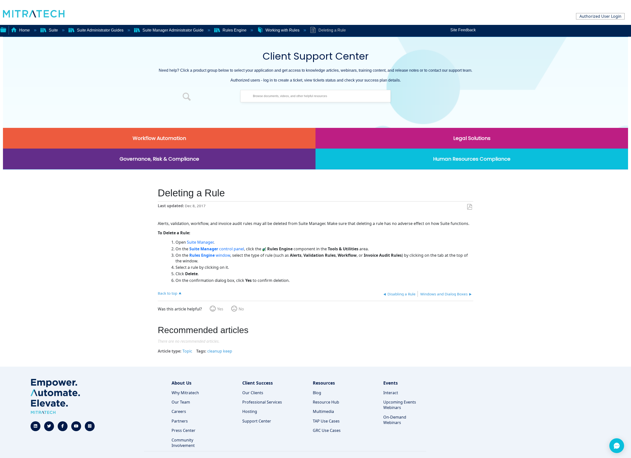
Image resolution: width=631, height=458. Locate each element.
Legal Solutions (472, 138)
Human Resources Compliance (471, 158)
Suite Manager (200, 242)
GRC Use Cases (327, 430)
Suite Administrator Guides (100, 30)
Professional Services (262, 402)
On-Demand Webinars (394, 419)
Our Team (181, 402)
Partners (180, 421)
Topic (187, 351)
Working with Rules (282, 30)
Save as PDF (469, 207)
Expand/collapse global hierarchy (3, 29)
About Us (182, 383)
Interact (390, 392)
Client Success (257, 383)
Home (24, 30)
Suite (53, 30)
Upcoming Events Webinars (399, 404)
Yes (220, 309)
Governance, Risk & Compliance (159, 158)
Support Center (256, 421)
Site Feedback (463, 30)
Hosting (249, 411)
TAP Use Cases (326, 421)
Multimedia (323, 411)
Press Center (183, 430)
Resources (324, 383)
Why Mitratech (185, 392)
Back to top (167, 293)
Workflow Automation (159, 138)
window (209, 255)
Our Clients (252, 392)
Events (390, 383)
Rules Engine (234, 30)
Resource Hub (326, 402)
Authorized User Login (600, 16)
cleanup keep (219, 351)
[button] (187, 97)
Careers (179, 411)
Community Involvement (183, 442)
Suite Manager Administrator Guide (173, 30)
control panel (216, 249)
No (241, 309)
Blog (317, 392)
